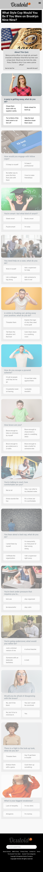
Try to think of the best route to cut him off (12, 120)
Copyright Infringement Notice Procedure (21, 856)
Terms (38, 851)
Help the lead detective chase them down (29, 120)
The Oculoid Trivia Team (14, 854)
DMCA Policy (15, 851)
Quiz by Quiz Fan (9, 68)
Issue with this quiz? (32, 68)
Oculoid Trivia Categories (29, 854)
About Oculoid (7, 851)
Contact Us (32, 851)
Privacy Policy (24, 851)
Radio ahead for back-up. (30, 108)
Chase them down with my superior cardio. (11, 108)
